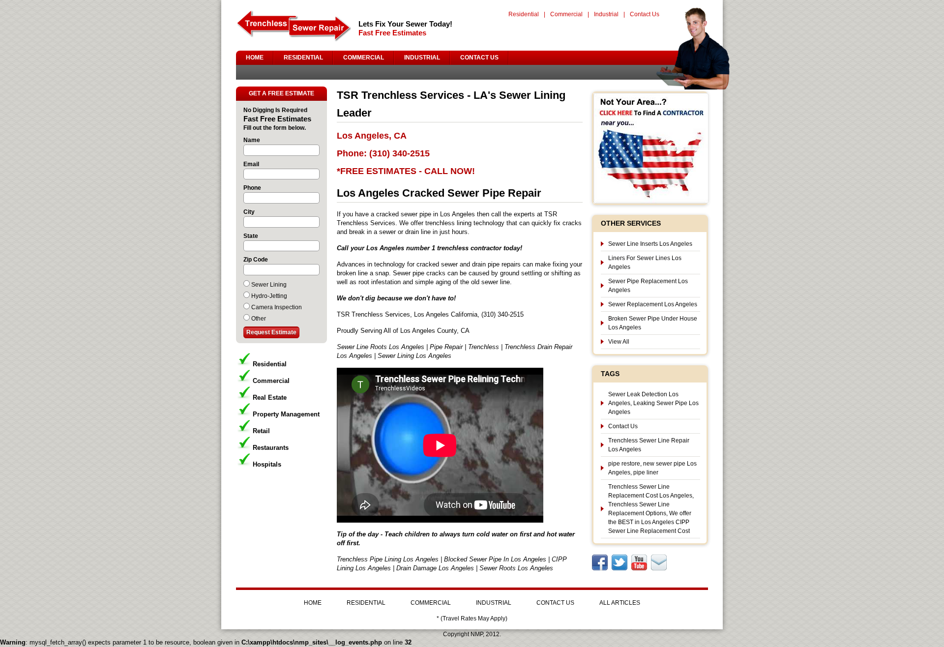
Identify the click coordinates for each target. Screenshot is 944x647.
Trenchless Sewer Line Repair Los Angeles (648, 445)
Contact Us (644, 14)
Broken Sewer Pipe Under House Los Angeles (652, 323)
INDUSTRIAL (422, 57)
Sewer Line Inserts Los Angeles (650, 243)
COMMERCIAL (363, 57)
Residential (523, 14)
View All (618, 341)
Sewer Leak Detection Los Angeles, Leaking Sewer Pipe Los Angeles (653, 403)
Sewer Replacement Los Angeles (652, 304)
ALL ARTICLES (619, 602)
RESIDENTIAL (303, 57)
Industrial (606, 14)
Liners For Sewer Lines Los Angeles (644, 262)
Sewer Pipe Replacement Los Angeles (648, 286)
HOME (255, 57)
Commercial (566, 14)
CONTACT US (479, 57)
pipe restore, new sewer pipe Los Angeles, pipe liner (652, 468)
